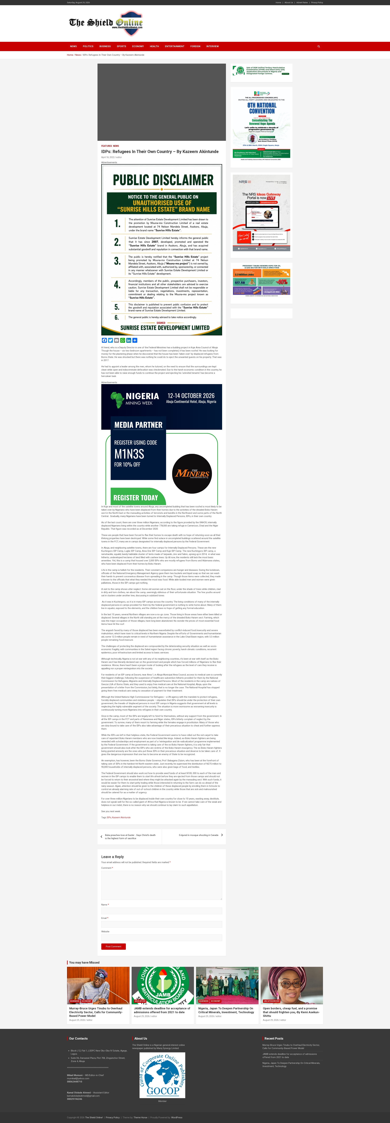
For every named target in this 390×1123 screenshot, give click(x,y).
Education (140, 1001)
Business (105, 46)
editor (119, 157)
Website (105, 931)
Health (154, 46)
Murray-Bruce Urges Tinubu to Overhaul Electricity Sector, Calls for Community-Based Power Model (96, 1012)
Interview (212, 46)
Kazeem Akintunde (121, 817)
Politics (88, 46)
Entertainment (174, 46)
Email (104, 918)
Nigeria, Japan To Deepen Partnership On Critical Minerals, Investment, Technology (226, 1010)
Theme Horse (140, 1117)
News (73, 46)
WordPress (176, 1117)
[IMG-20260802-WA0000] (161, 385)
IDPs (109, 817)
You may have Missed (84, 962)
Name (105, 904)
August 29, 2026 (77, 1020)
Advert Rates (302, 2)
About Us (289, 2)
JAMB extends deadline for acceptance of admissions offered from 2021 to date (162, 1010)
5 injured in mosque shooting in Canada (198, 835)
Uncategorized (271, 1001)
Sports (121, 46)
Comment (107, 868)
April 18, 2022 (107, 157)
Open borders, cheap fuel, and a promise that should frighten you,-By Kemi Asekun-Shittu (291, 1012)
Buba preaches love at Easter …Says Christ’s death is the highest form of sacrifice (130, 837)
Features (106, 146)
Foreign (195, 46)
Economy (138, 46)
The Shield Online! (94, 1117)
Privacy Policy (317, 2)
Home (278, 2)
